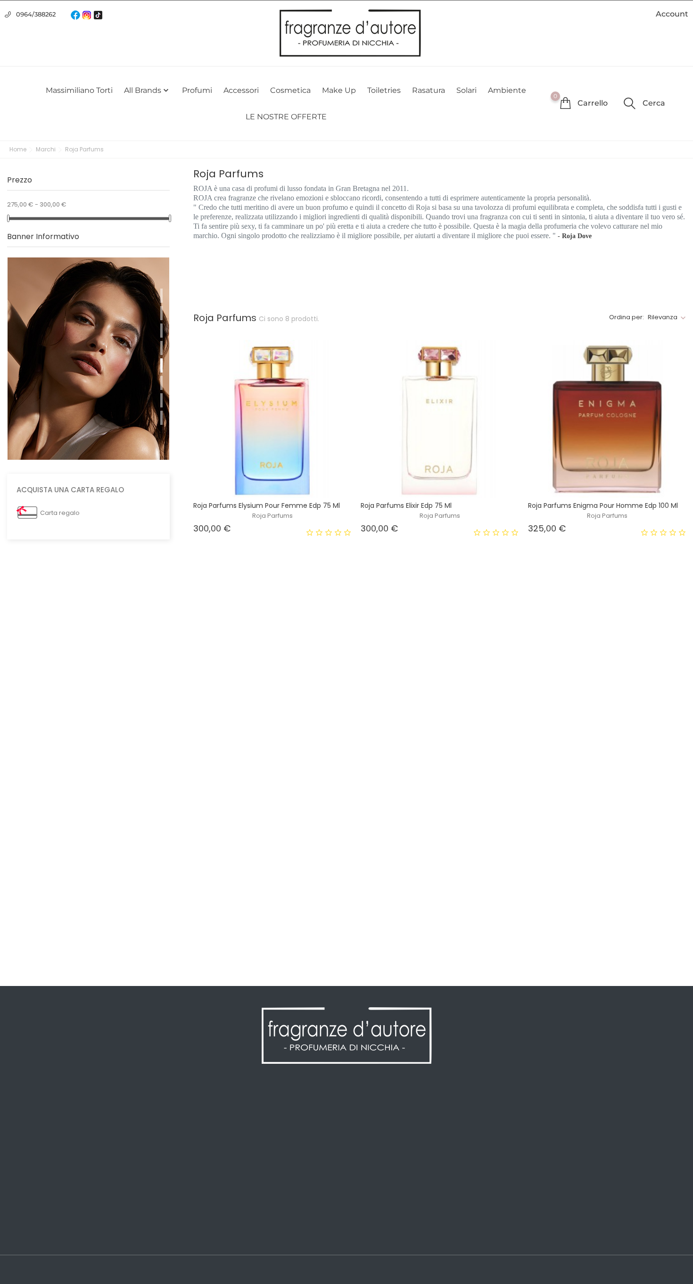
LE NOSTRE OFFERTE (286, 116)
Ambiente (507, 90)
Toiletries (384, 90)
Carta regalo (60, 512)
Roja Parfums (272, 515)
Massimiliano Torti (79, 90)
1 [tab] (161, 296)
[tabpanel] (88, 358)
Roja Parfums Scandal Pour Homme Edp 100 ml (269, 713)
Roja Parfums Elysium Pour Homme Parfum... (601, 713)
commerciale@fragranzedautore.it (603, 1166)
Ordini (362, 1122)
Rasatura (428, 90)
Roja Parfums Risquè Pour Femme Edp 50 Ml (265, 920)
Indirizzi (364, 1150)
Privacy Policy (202, 1122)
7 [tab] (161, 400)
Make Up (339, 90)
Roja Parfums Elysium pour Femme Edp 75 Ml (266, 505)
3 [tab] (161, 330)
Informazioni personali (389, 1108)
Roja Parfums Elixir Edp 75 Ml (406, 505)
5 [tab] (161, 365)
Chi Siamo (196, 1136)
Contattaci (196, 1193)
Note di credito (377, 1136)
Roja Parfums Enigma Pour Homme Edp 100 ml (603, 505)
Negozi (191, 1221)
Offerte (19, 1108)
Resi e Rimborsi (205, 1164)
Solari (466, 90)
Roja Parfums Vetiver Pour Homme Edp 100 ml (435, 713)
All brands (147, 90)
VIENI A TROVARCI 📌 (214, 1235)
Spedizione (198, 1108)
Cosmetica (290, 90)
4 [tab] (161, 348)
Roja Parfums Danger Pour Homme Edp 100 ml (435, 920)
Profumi (197, 90)
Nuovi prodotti (32, 1122)
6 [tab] (161, 383)
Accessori (241, 90)
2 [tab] (161, 313)
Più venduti (26, 1136)
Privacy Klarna (203, 1179)
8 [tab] (161, 418)
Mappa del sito (204, 1207)
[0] (565, 103)
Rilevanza (662, 317)
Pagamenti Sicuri (208, 1150)
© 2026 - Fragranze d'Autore (55, 1270)
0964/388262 (36, 14)
